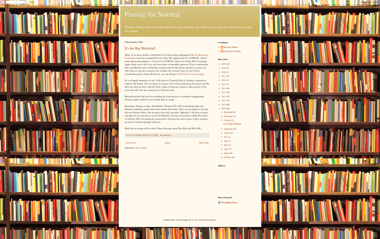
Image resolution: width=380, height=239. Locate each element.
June (226, 141)
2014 (223, 88)
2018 (223, 72)
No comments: (165, 135)
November (228, 116)
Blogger (213, 219)
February (228, 157)
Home (167, 142)
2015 (223, 84)
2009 (223, 108)
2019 (223, 68)
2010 (223, 104)
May (226, 145)
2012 (223, 96)
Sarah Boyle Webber (232, 51)
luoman (195, 219)
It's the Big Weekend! (140, 48)
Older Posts (204, 142)
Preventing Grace (229, 202)
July (226, 136)
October (227, 120)
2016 (223, 80)
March (227, 153)
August (227, 132)
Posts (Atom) (141, 147)
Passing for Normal (152, 14)
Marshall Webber (231, 47)
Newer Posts (130, 142)
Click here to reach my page (191, 73)
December (228, 112)
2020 (223, 63)
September (228, 128)
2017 (223, 76)
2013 (223, 92)
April (226, 149)
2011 (223, 100)
